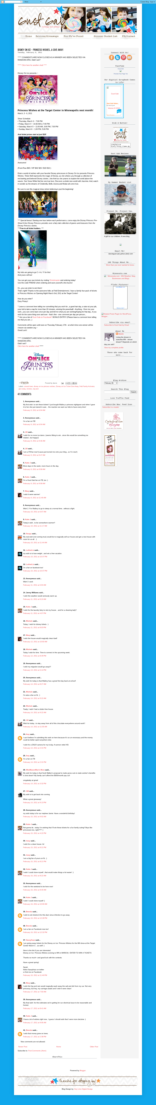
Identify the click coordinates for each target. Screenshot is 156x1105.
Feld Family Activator (86, 386)
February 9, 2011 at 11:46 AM (34, 498)
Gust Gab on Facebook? (42, 317)
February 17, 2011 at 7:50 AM (34, 992)
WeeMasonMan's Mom (35, 770)
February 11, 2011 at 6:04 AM (34, 585)
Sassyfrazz (30, 940)
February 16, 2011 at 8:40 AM (34, 890)
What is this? (120, 308)
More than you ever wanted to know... (120, 265)
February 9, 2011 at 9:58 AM (34, 469)
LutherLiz (30, 550)
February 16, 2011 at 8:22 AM (34, 876)
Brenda (29, 912)
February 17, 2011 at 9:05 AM (34, 1023)
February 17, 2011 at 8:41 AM (34, 1008)
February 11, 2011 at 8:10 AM (34, 599)
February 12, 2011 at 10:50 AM (35, 642)
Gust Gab (121, 68)
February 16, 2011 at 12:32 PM (35, 932)
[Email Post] (62, 383)
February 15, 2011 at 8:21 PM (34, 847)
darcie (121, 334)
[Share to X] (71, 383)
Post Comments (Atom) (37, 1051)
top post (36, 389)
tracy (28, 841)
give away (22, 389)
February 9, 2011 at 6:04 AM (34, 410)
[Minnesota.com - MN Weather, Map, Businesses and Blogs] (120, 278)
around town (28, 386)
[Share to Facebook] (73, 383)
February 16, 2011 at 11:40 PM (35, 975)
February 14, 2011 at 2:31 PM (34, 748)
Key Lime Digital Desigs (83, 1089)
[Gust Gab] (121, 71)
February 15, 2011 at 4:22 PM (34, 833)
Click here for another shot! (28, 346)
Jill (26, 432)
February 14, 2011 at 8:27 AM (34, 684)
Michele (29, 621)
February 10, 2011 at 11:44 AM (35, 543)
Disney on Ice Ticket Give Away (67, 386)
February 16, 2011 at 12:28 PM (35, 918)
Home (58, 1047)
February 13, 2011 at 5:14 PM (34, 670)
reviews (29, 389)
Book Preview (110, 115)
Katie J (28, 463)
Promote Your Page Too (121, 73)
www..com (120, 287)
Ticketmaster (54, 280)
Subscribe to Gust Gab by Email (116, 325)
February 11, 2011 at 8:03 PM (34, 627)
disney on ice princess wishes (44, 386)
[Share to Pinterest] (76, 383)
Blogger (83, 1070)
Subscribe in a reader (110, 407)
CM (27, 791)
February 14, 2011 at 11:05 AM (35, 727)
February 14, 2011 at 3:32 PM (34, 783)
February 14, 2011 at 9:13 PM (34, 802)
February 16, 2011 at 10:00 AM (35, 904)
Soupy (28, 534)
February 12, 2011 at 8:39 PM (34, 656)
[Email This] (66, 383)
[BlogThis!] (69, 383)
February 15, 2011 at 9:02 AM (34, 817)
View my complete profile (113, 348)
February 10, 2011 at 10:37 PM (35, 557)
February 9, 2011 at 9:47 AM (34, 455)
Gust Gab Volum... (113, 103)
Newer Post (22, 1047)
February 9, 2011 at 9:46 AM (34, 441)
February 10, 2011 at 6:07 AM (34, 512)
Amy (28, 734)
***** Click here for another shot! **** (32, 65)
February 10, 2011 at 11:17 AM (35, 526)
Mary (27, 491)
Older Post (94, 1047)
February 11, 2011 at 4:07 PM (34, 613)
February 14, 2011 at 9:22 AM (34, 698)
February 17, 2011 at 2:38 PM (34, 1037)
